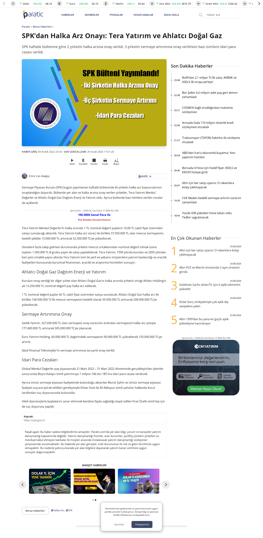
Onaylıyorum (142, 524)
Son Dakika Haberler (192, 66)
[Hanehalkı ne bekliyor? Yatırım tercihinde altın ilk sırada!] (94, 481)
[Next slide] (259, 3)
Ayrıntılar (119, 524)
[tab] (93, 500)
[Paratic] (32, 15)
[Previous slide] (4, 3)
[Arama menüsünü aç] (201, 15)
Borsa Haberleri (42, 26)
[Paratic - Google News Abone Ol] (151, 177)
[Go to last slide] (23, 485)
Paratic (26, 26)
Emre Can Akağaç (39, 176)
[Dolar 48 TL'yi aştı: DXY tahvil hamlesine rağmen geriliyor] (138, 481)
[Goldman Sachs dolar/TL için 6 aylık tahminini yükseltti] (49, 481)
